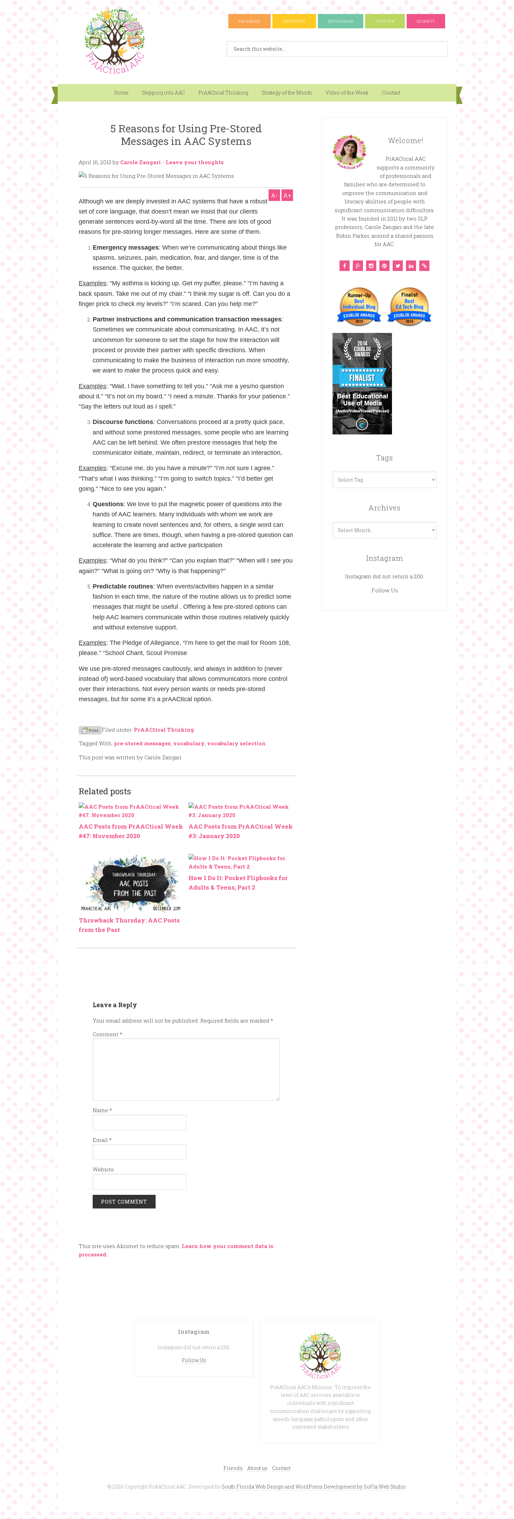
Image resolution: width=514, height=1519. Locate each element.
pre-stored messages (142, 743)
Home (121, 92)
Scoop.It (426, 21)
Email (102, 1139)
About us (257, 1468)
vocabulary (189, 743)
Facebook (249, 21)
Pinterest (294, 21)
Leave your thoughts (195, 162)
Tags (384, 457)
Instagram (340, 21)
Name (102, 1110)
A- (274, 195)
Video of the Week (347, 92)
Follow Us (385, 590)
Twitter (385, 21)
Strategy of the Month (287, 92)
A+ (287, 195)
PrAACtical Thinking (223, 92)
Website (103, 1169)
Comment (107, 1034)
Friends (233, 1468)
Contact (391, 92)
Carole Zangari (140, 162)
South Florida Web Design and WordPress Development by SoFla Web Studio (314, 1486)
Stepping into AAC (163, 92)
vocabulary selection (236, 743)
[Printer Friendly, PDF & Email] (90, 729)
